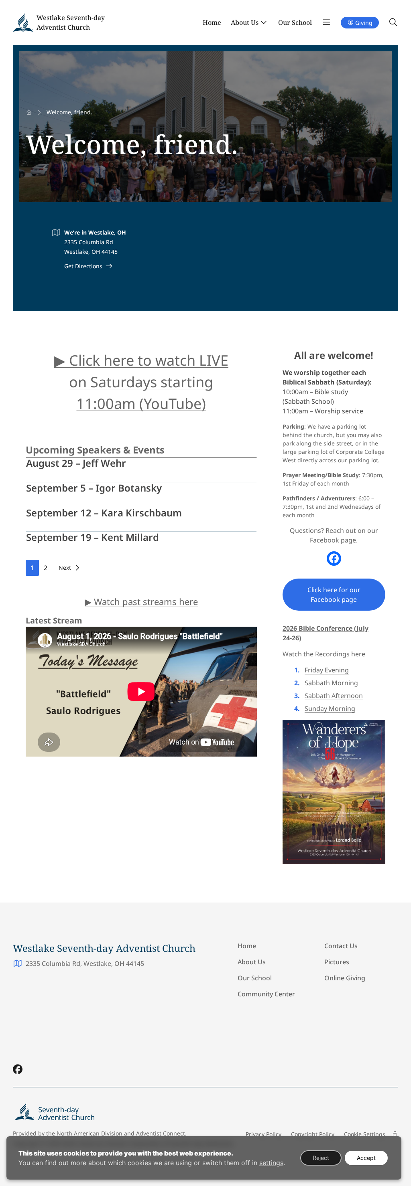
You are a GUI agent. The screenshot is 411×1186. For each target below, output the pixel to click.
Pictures (336, 961)
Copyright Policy (312, 1134)
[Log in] (395, 1134)
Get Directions (83, 266)
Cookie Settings (364, 1134)
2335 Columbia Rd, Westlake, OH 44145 (85, 963)
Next (65, 567)
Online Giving (344, 977)
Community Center (266, 994)
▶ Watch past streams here (141, 601)
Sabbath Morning (331, 682)
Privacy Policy (263, 1134)
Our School (295, 22)
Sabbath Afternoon (334, 695)
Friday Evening (327, 670)
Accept (366, 1157)
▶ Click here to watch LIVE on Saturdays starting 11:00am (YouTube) (141, 381)
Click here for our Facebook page (333, 594)
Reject (321, 1157)
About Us (244, 22)
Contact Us (341, 945)
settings (271, 1163)
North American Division (89, 1133)
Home (212, 22)
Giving (363, 22)
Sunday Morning (330, 708)
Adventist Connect (160, 1133)
